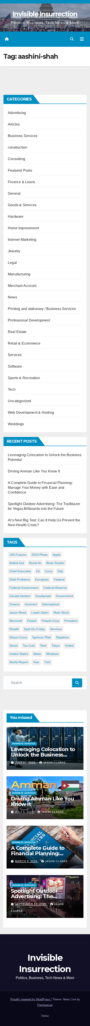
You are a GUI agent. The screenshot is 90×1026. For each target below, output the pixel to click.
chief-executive (20, 571)
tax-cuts (29, 645)
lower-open (39, 612)
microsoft (15, 621)
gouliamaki (43, 596)
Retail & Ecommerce (24, 343)
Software (15, 366)
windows (52, 654)
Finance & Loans (21, 182)
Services (15, 355)
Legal (12, 262)
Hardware (16, 216)
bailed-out (16, 563)
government (64, 596)
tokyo (56, 645)
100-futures (17, 554)
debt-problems (19, 579)
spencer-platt (41, 637)
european (42, 579)
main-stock (61, 612)
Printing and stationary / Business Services (42, 309)
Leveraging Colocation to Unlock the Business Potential (43, 754)
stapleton (62, 637)
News (12, 297)
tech (43, 645)
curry (48, 571)
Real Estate (17, 332)
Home (45, 1016)
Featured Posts (20, 170)
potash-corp (50, 621)
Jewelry (14, 251)
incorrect (31, 604)
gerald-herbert (19, 596)
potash (32, 621)
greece (14, 604)
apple (57, 554)
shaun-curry (18, 637)
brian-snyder (55, 563)
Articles (14, 124)
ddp (60, 571)
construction (17, 147)
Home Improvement (23, 228)
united (69, 645)
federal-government (23, 587)
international (50, 604)
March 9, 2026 (26, 861)
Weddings (16, 424)
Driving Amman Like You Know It (34, 471)
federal (59, 579)
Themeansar (44, 1005)
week (37, 654)
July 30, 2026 (25, 762)
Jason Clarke (54, 762)
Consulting (16, 159)
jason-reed (17, 612)
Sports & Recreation (24, 378)
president (70, 621)
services (56, 629)
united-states (18, 654)
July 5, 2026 (25, 811)
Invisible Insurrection (45, 14)
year (36, 662)
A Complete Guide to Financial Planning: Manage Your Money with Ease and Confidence (40, 487)
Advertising (17, 113)
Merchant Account (22, 286)
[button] (72, 39)
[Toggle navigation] (82, 39)
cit (38, 571)
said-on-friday (34, 629)
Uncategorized (19, 401)
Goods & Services (22, 205)
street (13, 645)
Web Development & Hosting (31, 412)
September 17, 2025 (31, 904)
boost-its (35, 563)
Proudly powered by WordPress (30, 999)
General (14, 193)
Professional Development (29, 320)
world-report (18, 662)
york (47, 662)
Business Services (22, 136)
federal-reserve (55, 587)
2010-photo (39, 554)
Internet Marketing (22, 239)
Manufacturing (19, 274)
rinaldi (14, 629)
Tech (12, 389)
